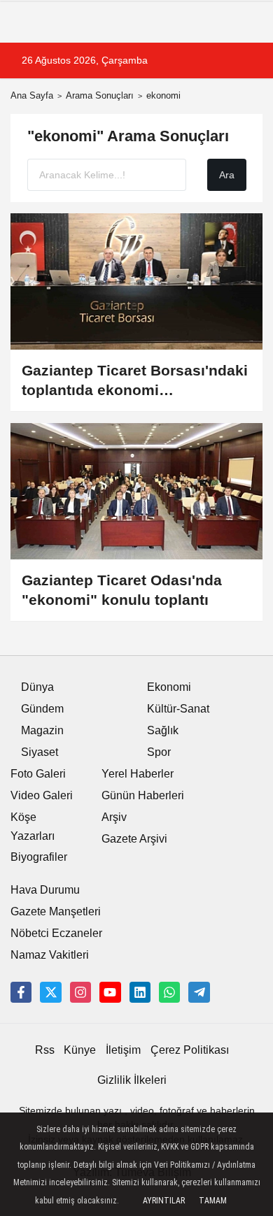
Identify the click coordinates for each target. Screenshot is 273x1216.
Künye (80, 1050)
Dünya (37, 687)
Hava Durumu (45, 890)
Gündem (42, 709)
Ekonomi (169, 687)
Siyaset (39, 752)
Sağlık (162, 730)
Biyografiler (38, 857)
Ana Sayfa (31, 95)
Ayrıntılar (164, 1201)
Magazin (42, 730)
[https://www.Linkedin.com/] (140, 992)
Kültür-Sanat (178, 709)
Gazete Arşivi (134, 839)
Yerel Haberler (138, 774)
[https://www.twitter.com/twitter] (50, 992)
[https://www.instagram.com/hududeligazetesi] (80, 992)
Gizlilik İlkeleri (132, 1080)
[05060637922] (169, 992)
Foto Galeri (38, 774)
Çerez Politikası (189, 1050)
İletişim (123, 1050)
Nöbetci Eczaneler (56, 933)
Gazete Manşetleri (55, 911)
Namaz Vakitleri (49, 955)
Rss (45, 1050)
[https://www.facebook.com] (109, 992)
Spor (159, 752)
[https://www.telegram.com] (198, 992)
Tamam (213, 1201)
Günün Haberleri (143, 795)
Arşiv (114, 817)
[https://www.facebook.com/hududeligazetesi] (20, 992)
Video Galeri (41, 795)
